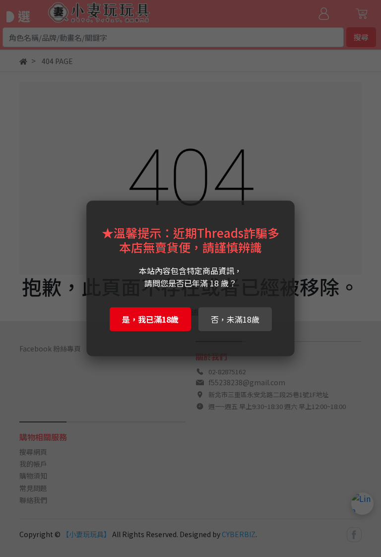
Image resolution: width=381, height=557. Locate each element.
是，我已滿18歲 (150, 319)
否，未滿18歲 (235, 319)
